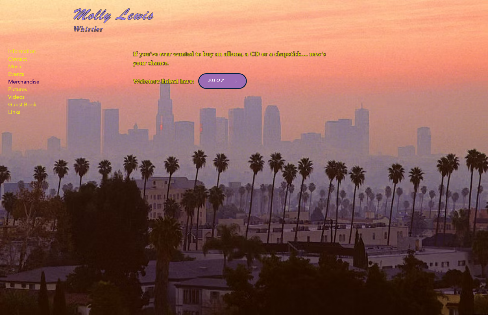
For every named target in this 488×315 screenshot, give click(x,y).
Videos (16, 97)
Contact (17, 59)
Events (16, 74)
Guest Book (22, 104)
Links (14, 112)
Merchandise (24, 81)
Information (22, 51)
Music (15, 66)
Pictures (17, 89)
